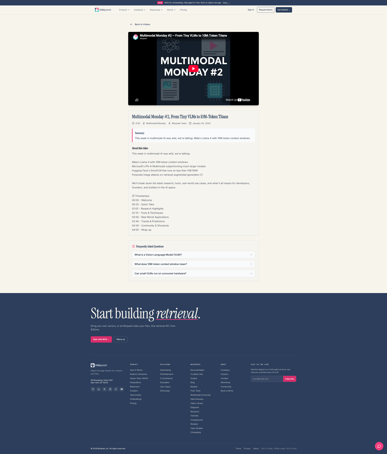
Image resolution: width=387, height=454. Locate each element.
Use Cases (165, 386)
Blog (192, 382)
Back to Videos (142, 24)
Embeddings (136, 399)
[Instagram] (110, 389)
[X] (104, 389)
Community (226, 386)
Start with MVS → (101, 339)
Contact (224, 378)
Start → (226, 3)
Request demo (266, 9)
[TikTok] (116, 389)
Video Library (196, 403)
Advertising (165, 370)
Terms (238, 448)
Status (256, 448)
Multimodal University (200, 395)
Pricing (183, 9)
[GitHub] (93, 389)
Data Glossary (196, 399)
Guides (193, 378)
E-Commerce (166, 378)
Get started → (284, 9)
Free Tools (195, 390)
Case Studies (196, 428)
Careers (224, 374)
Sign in (251, 9)
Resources (155, 9)
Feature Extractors (138, 374)
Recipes (194, 424)
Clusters (134, 390)
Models (193, 386)
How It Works (136, 370)
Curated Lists (196, 374)
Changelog (195, 432)
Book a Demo (227, 390)
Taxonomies (135, 395)
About (170, 9)
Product (123, 9)
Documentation (197, 370)
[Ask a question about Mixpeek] (379, 446)
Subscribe (289, 379)
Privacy (247, 448)
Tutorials (194, 415)
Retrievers (135, 386)
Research (194, 411)
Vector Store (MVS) (139, 378)
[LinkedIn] (98, 389)
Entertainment (166, 374)
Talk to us (120, 339)
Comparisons (196, 420)
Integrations (135, 382)
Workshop (225, 382)
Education (164, 382)
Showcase (165, 390)
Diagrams (194, 407)
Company (225, 370)
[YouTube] (121, 389)
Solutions (138, 9)
